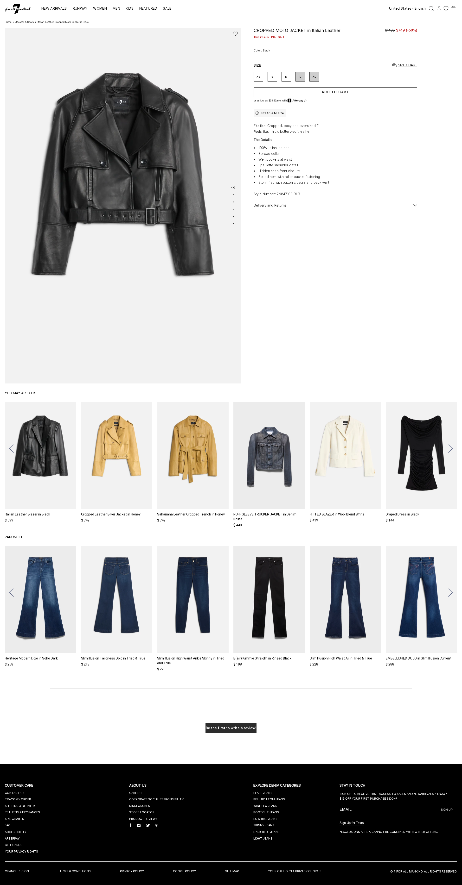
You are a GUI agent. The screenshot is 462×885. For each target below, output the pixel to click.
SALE (167, 8)
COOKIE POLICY (184, 871)
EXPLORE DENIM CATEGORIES (277, 785)
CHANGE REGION (17, 871)
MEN (116, 8)
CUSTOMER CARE (19, 785)
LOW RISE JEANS (265, 819)
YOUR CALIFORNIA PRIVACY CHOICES (294, 871)
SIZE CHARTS (14, 819)
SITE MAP (232, 871)
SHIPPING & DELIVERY (20, 806)
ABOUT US (138, 785)
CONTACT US (15, 793)
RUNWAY (80, 8)
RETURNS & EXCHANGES (22, 812)
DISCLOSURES (139, 806)
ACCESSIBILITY (15, 832)
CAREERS (135, 793)
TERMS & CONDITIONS (74, 871)
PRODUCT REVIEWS (143, 819)
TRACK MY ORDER (18, 799)
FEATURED (148, 8)
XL (314, 76)
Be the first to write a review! (231, 728)
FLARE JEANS (262, 793)
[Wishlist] (446, 8)
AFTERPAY (12, 838)
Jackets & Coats (24, 21)
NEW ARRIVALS (54, 8)
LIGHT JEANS (262, 838)
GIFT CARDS (13, 845)
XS (258, 76)
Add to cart (335, 92)
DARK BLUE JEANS (266, 832)
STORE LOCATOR (141, 812)
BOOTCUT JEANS (266, 812)
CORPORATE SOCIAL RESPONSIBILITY (156, 799)
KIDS (130, 8)
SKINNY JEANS (263, 825)
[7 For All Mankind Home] (18, 9)
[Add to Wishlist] (235, 33)
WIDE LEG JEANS (265, 806)
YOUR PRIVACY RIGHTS (21, 851)
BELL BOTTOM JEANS (269, 799)
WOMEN (100, 8)
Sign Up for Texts (352, 823)
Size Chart (407, 65)
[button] (13, 449)
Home (8, 21)
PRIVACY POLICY (132, 871)
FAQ (8, 825)
